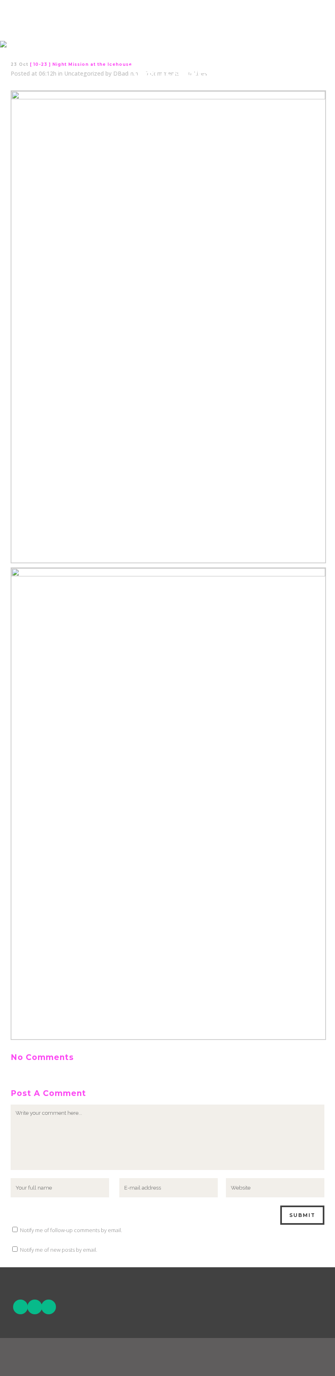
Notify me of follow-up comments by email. (71, 1230)
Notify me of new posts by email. (58, 1249)
